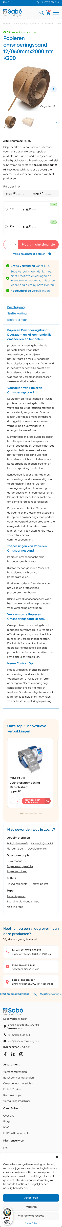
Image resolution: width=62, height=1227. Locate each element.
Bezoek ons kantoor (23, 979)
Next (53, 89)
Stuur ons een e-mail (23, 964)
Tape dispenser (16, 896)
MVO (6, 1127)
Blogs (6, 1121)
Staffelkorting (17, 313)
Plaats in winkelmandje (38, 244)
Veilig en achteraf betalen (29, 253)
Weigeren (31, 1206)
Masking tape (15, 906)
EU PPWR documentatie (17, 1133)
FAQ (5, 1147)
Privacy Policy (31, 1223)
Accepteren (31, 1197)
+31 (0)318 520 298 (49, 2)
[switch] (7, 1222)
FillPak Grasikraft (17, 843)
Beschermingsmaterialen (18, 1077)
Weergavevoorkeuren (31, 1215)
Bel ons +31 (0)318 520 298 (26, 950)
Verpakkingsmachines (17, 1101)
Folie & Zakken (12, 1089)
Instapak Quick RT (42, 843)
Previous (8, 89)
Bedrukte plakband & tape (23, 901)
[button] (57, 1157)
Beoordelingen (17, 320)
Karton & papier (13, 1095)
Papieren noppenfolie (20, 866)
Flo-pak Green (15, 848)
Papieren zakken (17, 871)
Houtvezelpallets (17, 883)
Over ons (8, 1115)
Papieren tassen (16, 861)
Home (6, 23)
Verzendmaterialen (15, 1071)
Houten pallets (39, 883)
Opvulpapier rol (37, 848)
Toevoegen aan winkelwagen (32, 800)
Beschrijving (16, 307)
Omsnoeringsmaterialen (27, 23)
